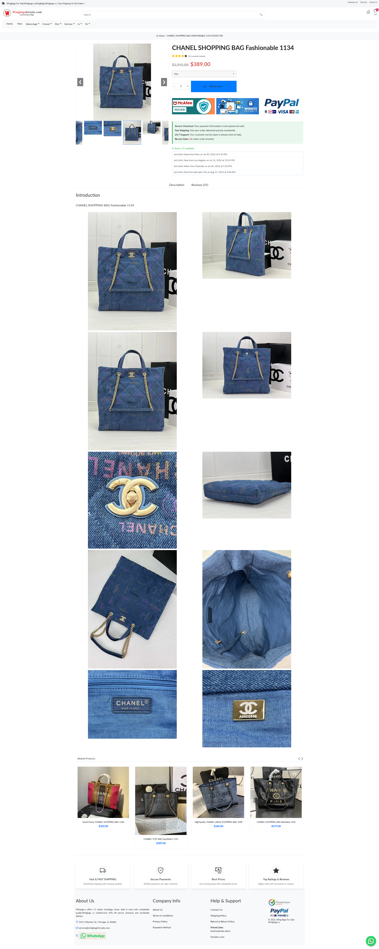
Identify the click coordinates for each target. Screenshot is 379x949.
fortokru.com (217, 937)
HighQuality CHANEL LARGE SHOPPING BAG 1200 (218, 822)
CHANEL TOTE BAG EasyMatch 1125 (161, 839)
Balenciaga (31, 24)
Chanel (46, 24)
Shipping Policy (219, 916)
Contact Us (373, 2)
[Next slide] (302, 758)
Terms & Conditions (163, 916)
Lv (79, 24)
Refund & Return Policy (223, 921)
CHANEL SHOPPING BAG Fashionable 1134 (105, 205)
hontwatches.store (220, 931)
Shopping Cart (353, 2)
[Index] (368, 12)
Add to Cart (215, 86)
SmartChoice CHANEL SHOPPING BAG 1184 (103, 822)
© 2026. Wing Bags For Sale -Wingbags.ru (281, 921)
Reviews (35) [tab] (199, 185)
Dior (57, 24)
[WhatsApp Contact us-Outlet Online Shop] (371, 941)
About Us (158, 910)
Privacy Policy (160, 921)
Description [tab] (176, 185)
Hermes (68, 24)
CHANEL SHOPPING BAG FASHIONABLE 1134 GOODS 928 (195, 36)
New (19, 24)
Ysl (86, 24)
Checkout (363, 2)
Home (9, 24)
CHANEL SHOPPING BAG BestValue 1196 (276, 822)
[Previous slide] (299, 758)
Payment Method (162, 927)
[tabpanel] (103, 799)
